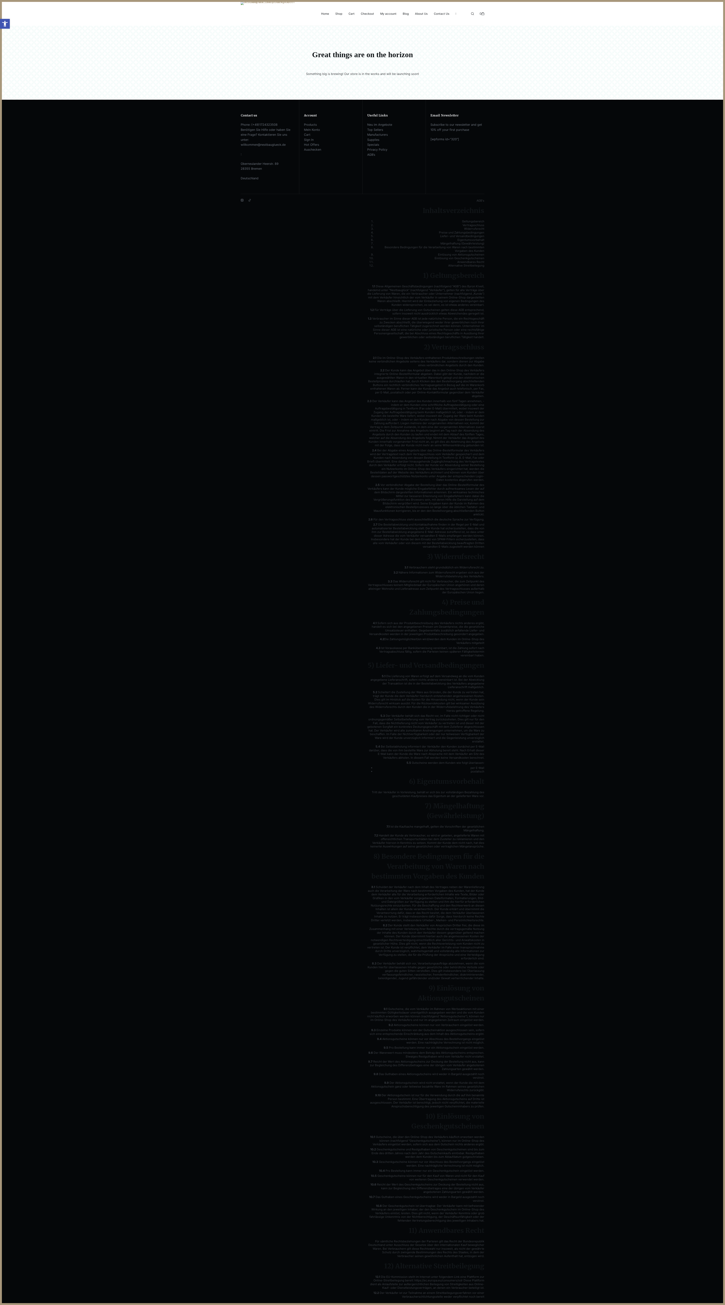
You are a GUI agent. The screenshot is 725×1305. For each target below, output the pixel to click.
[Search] (472, 13)
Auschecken (312, 149)
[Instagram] (242, 200)
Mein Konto (312, 130)
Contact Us (441, 13)
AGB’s (371, 154)
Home (325, 13)
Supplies (373, 140)
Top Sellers (375, 130)
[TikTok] (249, 200)
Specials (373, 144)
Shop (338, 13)
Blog (406, 13)
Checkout (367, 13)
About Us (421, 13)
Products (310, 124)
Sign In (309, 140)
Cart (352, 13)
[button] (5, 24)
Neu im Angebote (379, 124)
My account (388, 13)
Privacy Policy (377, 149)
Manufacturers (377, 134)
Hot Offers (311, 144)
